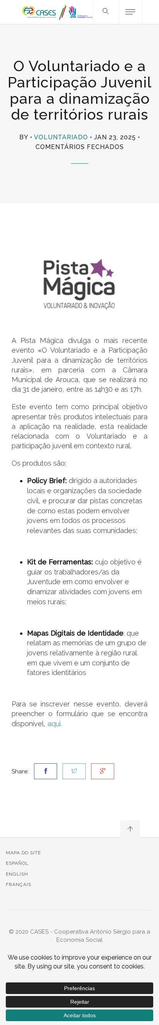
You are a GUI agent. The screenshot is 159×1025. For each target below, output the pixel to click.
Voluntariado (61, 137)
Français (18, 884)
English (17, 874)
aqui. (54, 724)
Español (17, 863)
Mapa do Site (23, 852)
